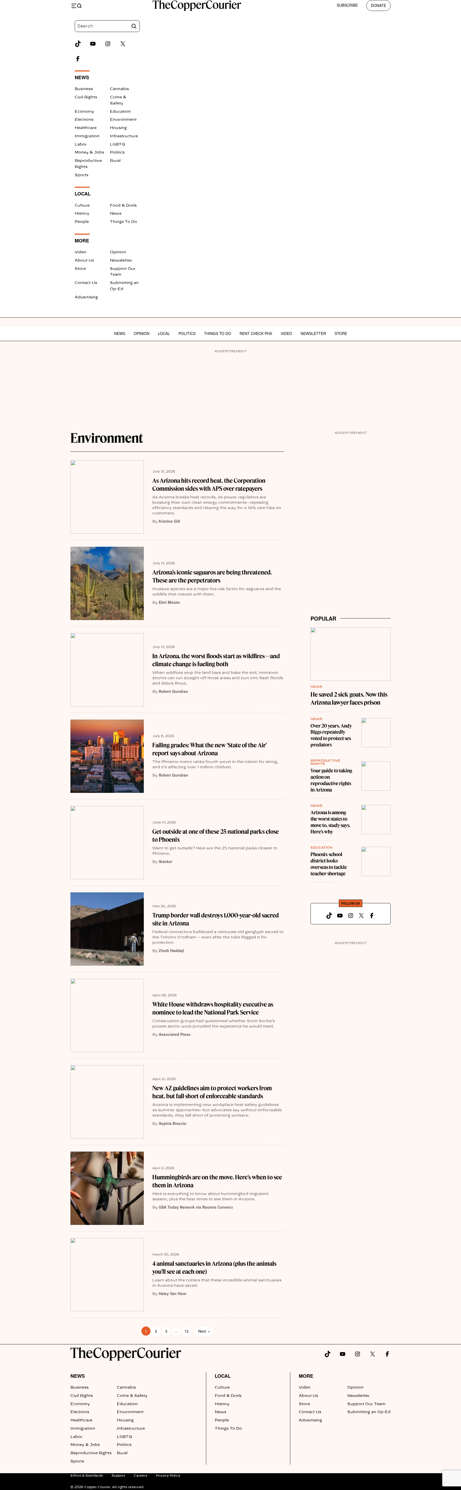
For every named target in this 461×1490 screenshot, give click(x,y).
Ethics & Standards (86, 1475)
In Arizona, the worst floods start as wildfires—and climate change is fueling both (216, 660)
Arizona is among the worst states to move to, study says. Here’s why (330, 822)
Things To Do (123, 222)
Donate (378, 5)
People (82, 222)
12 (186, 1331)
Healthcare (86, 128)
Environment (123, 120)
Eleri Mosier (169, 602)
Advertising (86, 297)
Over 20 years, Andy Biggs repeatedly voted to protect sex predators (331, 735)
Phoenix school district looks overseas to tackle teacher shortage (329, 864)
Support (118, 1475)
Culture (82, 205)
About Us (84, 260)
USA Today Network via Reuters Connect (196, 1207)
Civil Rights (86, 97)
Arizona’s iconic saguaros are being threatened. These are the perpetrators (212, 576)
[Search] (133, 26)
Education (120, 112)
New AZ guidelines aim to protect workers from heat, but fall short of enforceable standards (212, 1092)
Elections (84, 120)
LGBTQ (117, 144)
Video (80, 252)
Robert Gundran (173, 691)
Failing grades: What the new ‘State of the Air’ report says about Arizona (209, 749)
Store (80, 269)
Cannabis (119, 89)
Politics (117, 152)
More (306, 1375)
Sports (81, 175)
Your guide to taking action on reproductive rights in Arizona (331, 780)
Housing (118, 128)
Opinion (118, 252)
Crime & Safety (132, 1396)
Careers (140, 1475)
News (115, 213)
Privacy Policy (168, 1475)
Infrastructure (124, 136)
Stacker (165, 861)
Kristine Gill (169, 521)
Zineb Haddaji (171, 950)
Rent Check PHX (256, 333)
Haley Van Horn (172, 1293)
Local (164, 333)
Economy (84, 112)
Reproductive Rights (91, 1453)
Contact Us (86, 283)
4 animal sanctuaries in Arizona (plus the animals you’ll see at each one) (214, 1267)
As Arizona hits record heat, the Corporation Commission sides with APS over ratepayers (208, 484)
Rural (115, 161)
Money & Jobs (89, 152)
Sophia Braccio (172, 1123)
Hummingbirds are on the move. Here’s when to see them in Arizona (217, 1181)
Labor (81, 144)
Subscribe (347, 5)
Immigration (87, 136)
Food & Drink (123, 205)
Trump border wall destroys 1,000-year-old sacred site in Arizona (215, 919)
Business (84, 89)
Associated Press (174, 1034)
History (82, 213)
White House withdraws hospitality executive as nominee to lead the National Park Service (212, 1008)
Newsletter (121, 260)
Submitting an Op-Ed (369, 1412)
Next (204, 1331)
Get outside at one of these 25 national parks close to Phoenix (215, 835)
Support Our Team (366, 1404)
